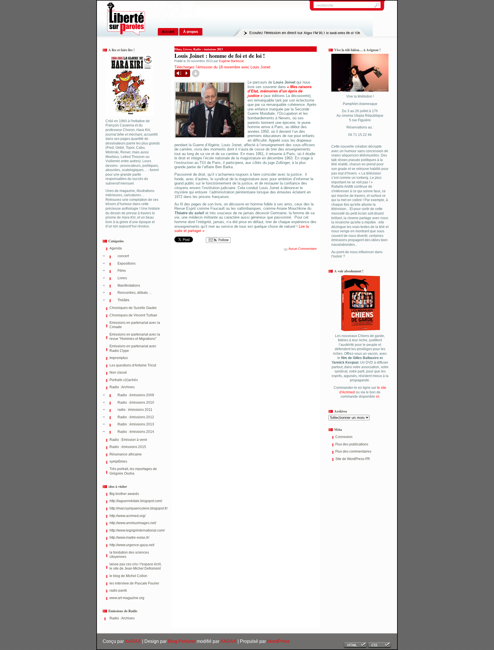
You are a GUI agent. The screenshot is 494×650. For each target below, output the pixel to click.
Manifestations (128, 286)
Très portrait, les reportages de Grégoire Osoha (133, 471)
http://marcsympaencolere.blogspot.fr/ (136, 508)
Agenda (115, 248)
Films (121, 271)
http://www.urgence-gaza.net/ (131, 545)
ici (377, 397)
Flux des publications (351, 444)
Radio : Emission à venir (128, 440)
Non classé (118, 372)
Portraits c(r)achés (123, 380)
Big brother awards (124, 494)
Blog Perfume (182, 641)
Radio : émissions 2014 (135, 432)
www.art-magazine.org (126, 598)
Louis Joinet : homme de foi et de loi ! (219, 55)
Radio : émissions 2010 (135, 403)
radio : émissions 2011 (134, 410)
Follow (223, 240)
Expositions (126, 263)
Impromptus (118, 358)
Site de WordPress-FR (352, 459)
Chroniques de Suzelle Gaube (133, 308)
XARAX (133, 641)
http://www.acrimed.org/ (127, 516)
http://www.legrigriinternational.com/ (136, 530)
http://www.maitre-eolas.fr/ (129, 538)
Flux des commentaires (353, 451)
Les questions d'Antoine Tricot (132, 365)
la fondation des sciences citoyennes (129, 554)
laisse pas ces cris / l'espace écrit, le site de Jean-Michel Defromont (135, 566)
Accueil (168, 31)
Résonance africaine (125, 454)
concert (123, 256)
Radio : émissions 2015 (127, 447)
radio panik (118, 590)
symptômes (118, 461)
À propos (190, 31)
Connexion (343, 437)
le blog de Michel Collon (128, 576)
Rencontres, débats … (134, 293)
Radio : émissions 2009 (135, 395)
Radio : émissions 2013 (135, 424)
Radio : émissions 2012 (135, 417)
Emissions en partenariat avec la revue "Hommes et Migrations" (134, 336)
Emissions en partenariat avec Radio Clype (132, 348)
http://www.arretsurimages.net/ (132, 523)
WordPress (278, 641)
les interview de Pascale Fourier (134, 583)
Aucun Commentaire (302, 248)
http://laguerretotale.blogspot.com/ (135, 501)
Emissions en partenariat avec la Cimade (134, 325)
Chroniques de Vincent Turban (133, 315)
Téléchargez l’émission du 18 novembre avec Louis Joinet (222, 67)
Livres (122, 278)
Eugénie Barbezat (231, 61)
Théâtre (123, 300)
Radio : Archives (122, 387)
